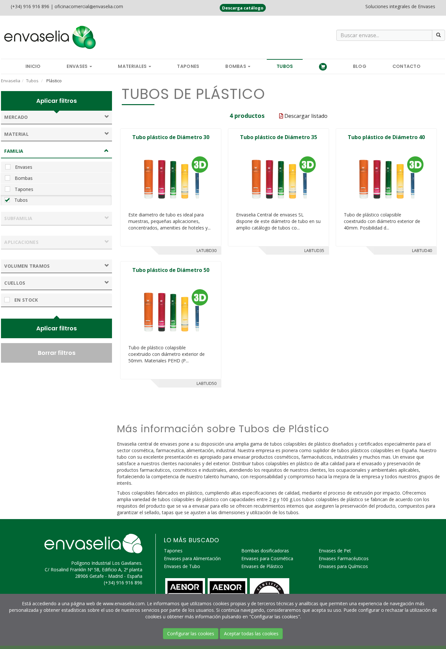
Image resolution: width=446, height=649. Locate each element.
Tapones (188, 66)
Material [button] (16, 134)
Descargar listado (305, 115)
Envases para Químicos (343, 566)
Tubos (285, 66)
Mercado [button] (16, 117)
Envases (77, 66)
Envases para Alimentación (192, 558)
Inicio (33, 66)
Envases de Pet (335, 550)
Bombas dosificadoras (265, 550)
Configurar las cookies (190, 633)
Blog (359, 66)
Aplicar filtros (56, 101)
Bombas (236, 66)
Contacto (406, 66)
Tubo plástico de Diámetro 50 (170, 270)
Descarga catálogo (242, 8)
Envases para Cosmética (267, 558)
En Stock (25, 300)
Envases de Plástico (262, 566)
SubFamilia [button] (18, 218)
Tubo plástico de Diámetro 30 (170, 137)
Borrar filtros (56, 353)
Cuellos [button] (14, 283)
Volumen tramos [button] (27, 266)
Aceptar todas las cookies (251, 633)
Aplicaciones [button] (21, 242)
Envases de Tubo (182, 566)
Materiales (133, 66)
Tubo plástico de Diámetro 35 (278, 137)
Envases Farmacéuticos (344, 558)
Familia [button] (13, 151)
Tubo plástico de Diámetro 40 (386, 137)
